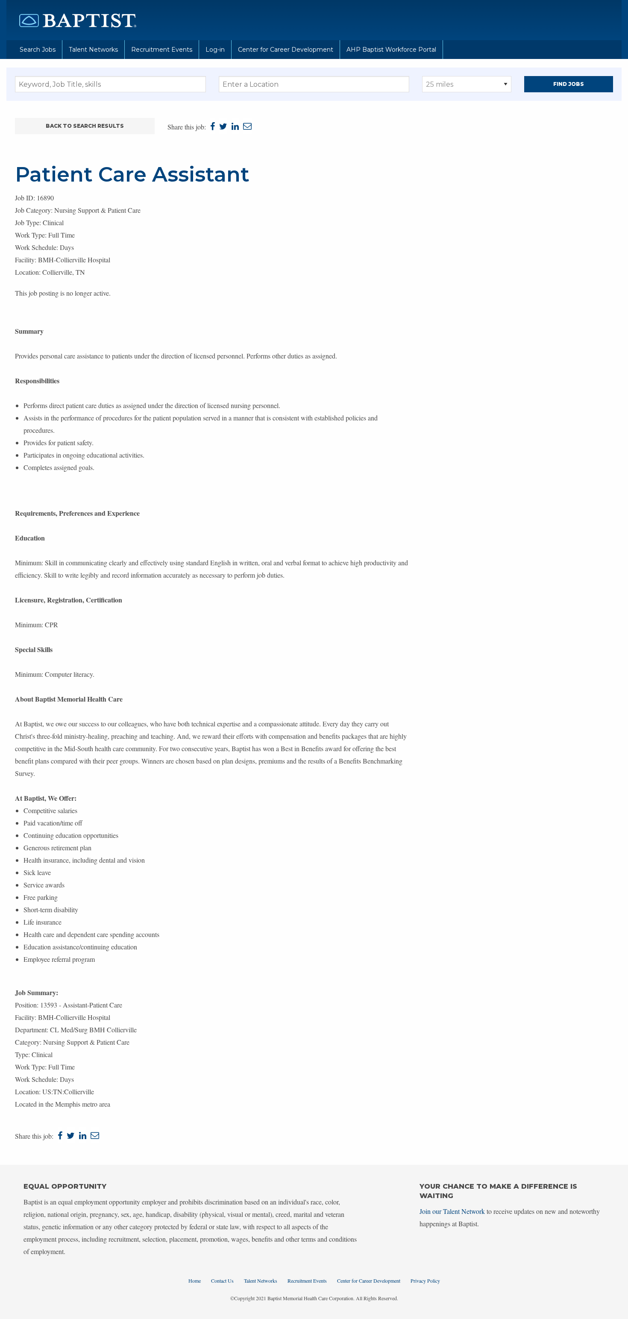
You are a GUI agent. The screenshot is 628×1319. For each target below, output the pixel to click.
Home (194, 1280)
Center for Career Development (285, 49)
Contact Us (222, 1280)
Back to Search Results (85, 126)
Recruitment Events (161, 49)
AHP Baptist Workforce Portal (391, 49)
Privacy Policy (425, 1280)
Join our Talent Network (452, 1211)
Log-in (215, 49)
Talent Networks (93, 49)
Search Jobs (38, 49)
